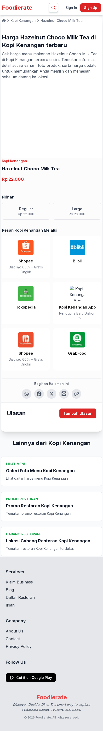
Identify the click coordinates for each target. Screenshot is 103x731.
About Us (14, 631)
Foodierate (17, 7)
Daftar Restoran (20, 597)
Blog (10, 589)
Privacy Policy (19, 646)
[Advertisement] (51, 115)
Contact (13, 638)
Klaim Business (19, 582)
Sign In (71, 8)
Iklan (10, 605)
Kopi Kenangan (14, 161)
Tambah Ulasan (77, 413)
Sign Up (90, 8)
